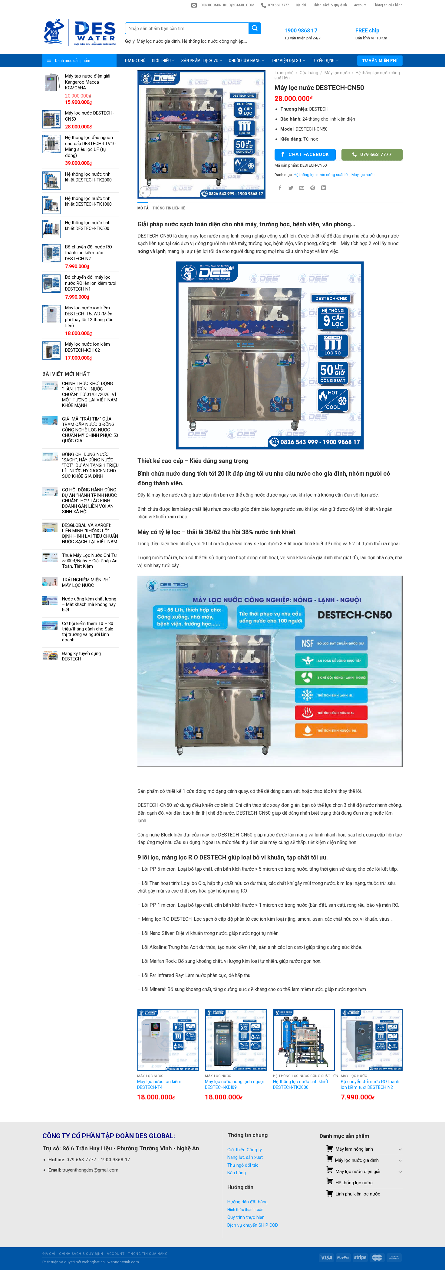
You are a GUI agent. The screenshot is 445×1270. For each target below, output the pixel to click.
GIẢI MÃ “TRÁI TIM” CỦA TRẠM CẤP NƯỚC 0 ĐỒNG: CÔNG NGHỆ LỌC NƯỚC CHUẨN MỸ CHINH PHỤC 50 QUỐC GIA (90, 430)
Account (360, 5)
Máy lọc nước (337, 72)
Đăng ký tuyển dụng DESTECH (81, 656)
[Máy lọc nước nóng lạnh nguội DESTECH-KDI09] (236, 1040)
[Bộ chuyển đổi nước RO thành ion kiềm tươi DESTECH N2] (372, 1040)
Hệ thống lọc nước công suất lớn (322, 174)
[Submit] (255, 28)
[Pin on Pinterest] (313, 189)
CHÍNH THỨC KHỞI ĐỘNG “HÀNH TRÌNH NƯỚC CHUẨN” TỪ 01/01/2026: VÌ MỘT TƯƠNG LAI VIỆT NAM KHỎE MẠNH (89, 394)
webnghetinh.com (123, 1262)
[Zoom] (145, 192)
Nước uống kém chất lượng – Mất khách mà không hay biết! (89, 604)
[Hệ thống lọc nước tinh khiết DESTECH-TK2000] (304, 1040)
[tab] (142, 208)
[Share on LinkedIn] (324, 189)
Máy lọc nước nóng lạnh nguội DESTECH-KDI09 (234, 1084)
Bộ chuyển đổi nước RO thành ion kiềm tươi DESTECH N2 (370, 1084)
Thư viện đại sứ (286, 60)
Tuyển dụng (323, 60)
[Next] (402, 1060)
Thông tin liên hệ (169, 208)
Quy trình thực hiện (246, 1217)
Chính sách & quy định (330, 5)
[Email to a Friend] (302, 189)
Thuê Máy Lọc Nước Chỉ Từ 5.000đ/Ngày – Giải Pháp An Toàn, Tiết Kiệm (89, 561)
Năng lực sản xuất (245, 1157)
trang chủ (135, 60)
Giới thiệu (161, 60)
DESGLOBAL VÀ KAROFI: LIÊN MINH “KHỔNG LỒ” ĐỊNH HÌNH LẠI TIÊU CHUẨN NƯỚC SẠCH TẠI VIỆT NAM (90, 533)
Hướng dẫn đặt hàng (247, 1202)
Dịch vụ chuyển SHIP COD (252, 1225)
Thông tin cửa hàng (388, 5)
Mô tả (142, 208)
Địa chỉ (301, 5)
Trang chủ (284, 72)
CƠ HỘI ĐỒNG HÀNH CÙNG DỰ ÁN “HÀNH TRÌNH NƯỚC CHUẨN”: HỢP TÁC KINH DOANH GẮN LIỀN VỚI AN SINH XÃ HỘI (89, 500)
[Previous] (137, 1060)
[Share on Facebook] (280, 189)
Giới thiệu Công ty (244, 1149)
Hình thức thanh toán (245, 1209)
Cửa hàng (309, 72)
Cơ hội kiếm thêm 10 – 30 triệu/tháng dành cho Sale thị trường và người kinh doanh (87, 632)
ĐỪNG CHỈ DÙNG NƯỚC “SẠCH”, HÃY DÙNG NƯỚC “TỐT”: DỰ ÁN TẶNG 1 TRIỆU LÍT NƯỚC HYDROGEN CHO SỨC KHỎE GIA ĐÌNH (90, 465)
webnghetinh (93, 1262)
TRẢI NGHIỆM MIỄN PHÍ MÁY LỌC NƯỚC (86, 582)
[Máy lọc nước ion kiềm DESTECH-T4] (168, 1040)
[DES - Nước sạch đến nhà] (79, 32)
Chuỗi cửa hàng (245, 60)
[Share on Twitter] (291, 189)
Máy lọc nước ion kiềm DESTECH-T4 (159, 1084)
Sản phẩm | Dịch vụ (199, 60)
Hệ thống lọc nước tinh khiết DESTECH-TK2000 (300, 1084)
